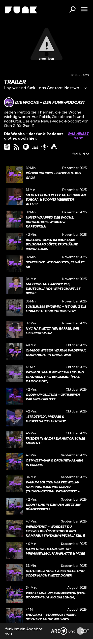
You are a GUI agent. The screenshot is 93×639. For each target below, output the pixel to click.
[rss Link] (16, 147)
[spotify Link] (26, 147)
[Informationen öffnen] (86, 88)
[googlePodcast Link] (44, 147)
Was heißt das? (78, 136)
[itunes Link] (7, 147)
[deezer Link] (35, 147)
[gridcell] (46, 174)
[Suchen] (72, 10)
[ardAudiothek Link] (54, 147)
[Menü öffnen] (84, 9)
